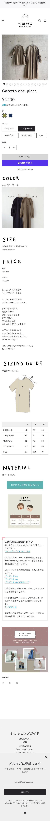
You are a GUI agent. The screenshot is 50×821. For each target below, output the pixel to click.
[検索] (39, 20)
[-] (4, 147)
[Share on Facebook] (3, 682)
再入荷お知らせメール (25, 753)
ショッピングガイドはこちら (17, 551)
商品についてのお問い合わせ (25, 484)
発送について (25, 738)
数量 (4, 142)
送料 (4, 105)
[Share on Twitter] (10, 682)
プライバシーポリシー (20, 803)
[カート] (45, 20)
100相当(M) (26, 128)
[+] (13, 147)
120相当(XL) (26, 135)
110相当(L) (9, 135)
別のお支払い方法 (25, 169)
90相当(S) (9, 128)
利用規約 (37, 803)
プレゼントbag (11, 579)
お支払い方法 (25, 746)
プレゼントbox (11, 576)
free (41, 135)
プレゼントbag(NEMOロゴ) (17, 582)
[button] (4, 84)
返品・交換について (25, 749)
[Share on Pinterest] (17, 682)
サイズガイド (11, 607)
